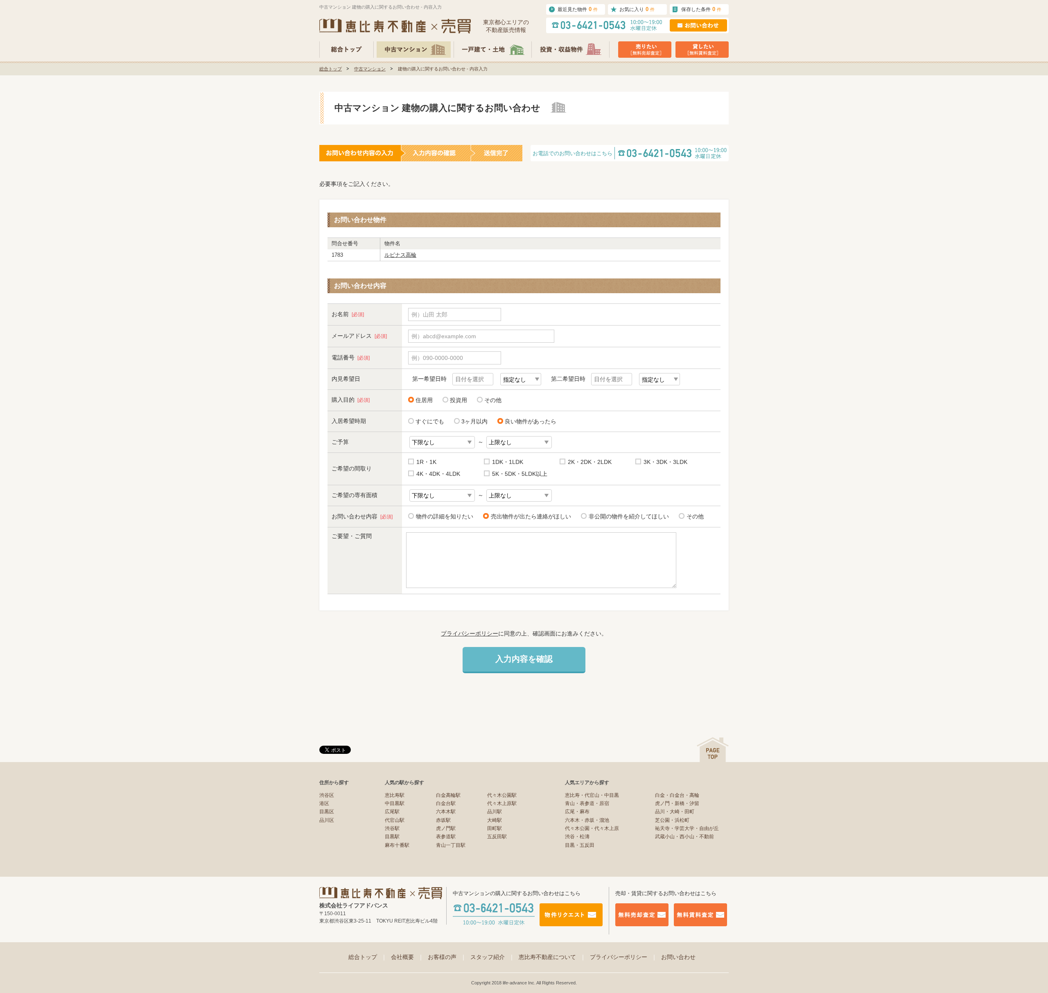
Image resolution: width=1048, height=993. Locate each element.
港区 (324, 803)
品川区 (326, 820)
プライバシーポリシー (469, 633)
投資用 (458, 400)
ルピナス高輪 (400, 255)
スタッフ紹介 (492, 957)
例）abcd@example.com (443, 336)
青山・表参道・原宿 (587, 803)
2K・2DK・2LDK (590, 462)
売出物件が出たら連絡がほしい (531, 516)
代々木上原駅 (502, 803)
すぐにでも (430, 421)
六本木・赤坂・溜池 (587, 820)
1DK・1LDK (507, 462)
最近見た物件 (578, 9)
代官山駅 (394, 820)
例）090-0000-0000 (437, 358)
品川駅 (494, 811)
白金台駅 (446, 803)
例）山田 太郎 (429, 314)
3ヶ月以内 (474, 421)
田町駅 (494, 828)
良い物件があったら (530, 421)
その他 (492, 400)
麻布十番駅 (397, 845)
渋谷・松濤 (577, 836)
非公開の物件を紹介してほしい (629, 516)
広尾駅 (392, 811)
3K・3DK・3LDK (665, 462)
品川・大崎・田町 (674, 811)
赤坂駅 (443, 820)
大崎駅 (494, 820)
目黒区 (326, 811)
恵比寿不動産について (552, 957)
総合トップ (330, 68)
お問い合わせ (678, 957)
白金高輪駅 (448, 795)
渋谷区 (326, 795)
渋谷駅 (392, 828)
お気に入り (637, 9)
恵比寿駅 (394, 795)
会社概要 (407, 957)
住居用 (424, 400)
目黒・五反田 (579, 845)
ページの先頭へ (713, 749)
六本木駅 (446, 811)
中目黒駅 (394, 803)
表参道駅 (446, 836)
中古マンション (370, 68)
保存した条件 (701, 9)
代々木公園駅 (502, 795)
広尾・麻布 (577, 811)
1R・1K (426, 462)
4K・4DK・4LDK (438, 473)
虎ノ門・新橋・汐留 (677, 803)
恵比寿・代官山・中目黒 (592, 795)
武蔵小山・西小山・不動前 (684, 836)
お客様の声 (447, 957)
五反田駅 (497, 836)
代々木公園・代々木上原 (592, 828)
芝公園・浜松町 (672, 820)
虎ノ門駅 (446, 828)
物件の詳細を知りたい (444, 516)
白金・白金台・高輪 (677, 795)
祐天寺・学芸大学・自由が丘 (687, 828)
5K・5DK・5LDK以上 (519, 473)
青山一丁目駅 (450, 845)
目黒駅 (392, 836)
